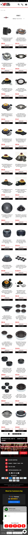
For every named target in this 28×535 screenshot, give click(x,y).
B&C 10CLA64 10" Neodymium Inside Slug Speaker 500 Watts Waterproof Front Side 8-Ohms (7, 317)
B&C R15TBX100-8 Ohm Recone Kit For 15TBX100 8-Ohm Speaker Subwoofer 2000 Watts (7, 292)
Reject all (9, 533)
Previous (5, 433)
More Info (7, 45)
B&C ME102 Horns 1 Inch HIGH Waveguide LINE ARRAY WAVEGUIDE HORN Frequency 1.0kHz (7, 39)
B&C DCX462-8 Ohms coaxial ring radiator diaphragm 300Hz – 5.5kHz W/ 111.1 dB (7, 241)
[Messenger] (19, 525)
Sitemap (13, 484)
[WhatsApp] (6, 525)
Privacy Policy (11, 530)
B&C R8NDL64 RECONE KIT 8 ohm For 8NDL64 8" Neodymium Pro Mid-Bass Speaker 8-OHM (21, 191)
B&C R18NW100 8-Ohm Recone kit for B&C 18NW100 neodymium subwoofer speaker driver (21, 292)
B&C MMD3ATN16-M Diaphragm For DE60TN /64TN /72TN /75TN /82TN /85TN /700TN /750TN (21, 39)
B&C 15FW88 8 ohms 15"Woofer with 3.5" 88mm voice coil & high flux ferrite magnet (7, 267)
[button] (14, 440)
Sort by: (14, 18)
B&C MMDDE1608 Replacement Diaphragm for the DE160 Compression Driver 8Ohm (21, 90)
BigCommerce (21, 484)
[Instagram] (11, 525)
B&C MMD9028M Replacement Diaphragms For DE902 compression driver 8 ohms (21, 65)
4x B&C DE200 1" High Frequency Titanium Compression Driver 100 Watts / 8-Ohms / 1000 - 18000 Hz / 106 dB (7, 396)
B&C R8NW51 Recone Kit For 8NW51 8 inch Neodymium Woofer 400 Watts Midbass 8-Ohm (7, 115)
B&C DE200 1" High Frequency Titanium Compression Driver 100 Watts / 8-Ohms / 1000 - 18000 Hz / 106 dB (21, 370)
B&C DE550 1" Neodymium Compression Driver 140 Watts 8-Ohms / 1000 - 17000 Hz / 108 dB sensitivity (21, 344)
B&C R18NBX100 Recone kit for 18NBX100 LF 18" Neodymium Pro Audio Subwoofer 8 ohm (7, 191)
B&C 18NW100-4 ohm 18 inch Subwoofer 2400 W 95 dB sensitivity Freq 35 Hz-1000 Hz (21, 216)
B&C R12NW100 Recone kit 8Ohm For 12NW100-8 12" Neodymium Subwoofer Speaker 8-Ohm (21, 140)
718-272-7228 (11, 466)
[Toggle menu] (1, 4)
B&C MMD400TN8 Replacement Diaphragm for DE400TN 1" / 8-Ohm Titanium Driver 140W (21, 115)
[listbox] (20, 19)
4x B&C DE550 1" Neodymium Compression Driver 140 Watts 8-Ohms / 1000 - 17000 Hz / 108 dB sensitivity (21, 317)
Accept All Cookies (17, 533)
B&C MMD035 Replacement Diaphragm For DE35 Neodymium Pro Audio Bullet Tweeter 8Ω (7, 65)
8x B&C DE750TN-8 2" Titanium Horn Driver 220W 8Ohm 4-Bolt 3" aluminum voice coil (21, 267)
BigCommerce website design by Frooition (14, 485)
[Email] (23, 525)
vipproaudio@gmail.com (15, 470)
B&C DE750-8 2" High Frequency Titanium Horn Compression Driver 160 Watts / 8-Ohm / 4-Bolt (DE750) (7, 422)
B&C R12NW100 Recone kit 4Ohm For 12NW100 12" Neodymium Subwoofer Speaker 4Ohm (7, 166)
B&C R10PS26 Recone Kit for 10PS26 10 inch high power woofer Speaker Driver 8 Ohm (7, 140)
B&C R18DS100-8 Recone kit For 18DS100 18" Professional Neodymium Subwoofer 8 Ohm (21, 166)
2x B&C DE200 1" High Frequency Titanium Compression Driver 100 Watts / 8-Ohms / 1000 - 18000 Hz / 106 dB (7, 370)
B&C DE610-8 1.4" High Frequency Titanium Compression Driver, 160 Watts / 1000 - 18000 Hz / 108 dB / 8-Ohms (21, 422)
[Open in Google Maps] (15, 525)
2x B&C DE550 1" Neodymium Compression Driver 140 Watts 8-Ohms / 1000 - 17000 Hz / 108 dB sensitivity (7, 344)
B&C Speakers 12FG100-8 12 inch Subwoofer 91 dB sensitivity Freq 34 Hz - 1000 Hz (7, 216)
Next (23, 433)
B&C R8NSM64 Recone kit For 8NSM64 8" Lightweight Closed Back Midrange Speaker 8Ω (7, 90)
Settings (3, 533)
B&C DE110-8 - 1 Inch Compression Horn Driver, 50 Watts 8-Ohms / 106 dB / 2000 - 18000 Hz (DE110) (21, 396)
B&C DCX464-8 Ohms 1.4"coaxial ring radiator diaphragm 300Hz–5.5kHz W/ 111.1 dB (21, 241)
